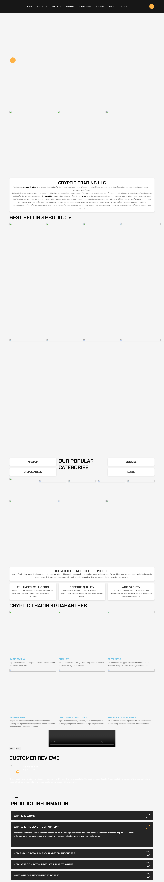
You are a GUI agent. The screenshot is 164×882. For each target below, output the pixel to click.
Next (18, 748)
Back (12, 748)
